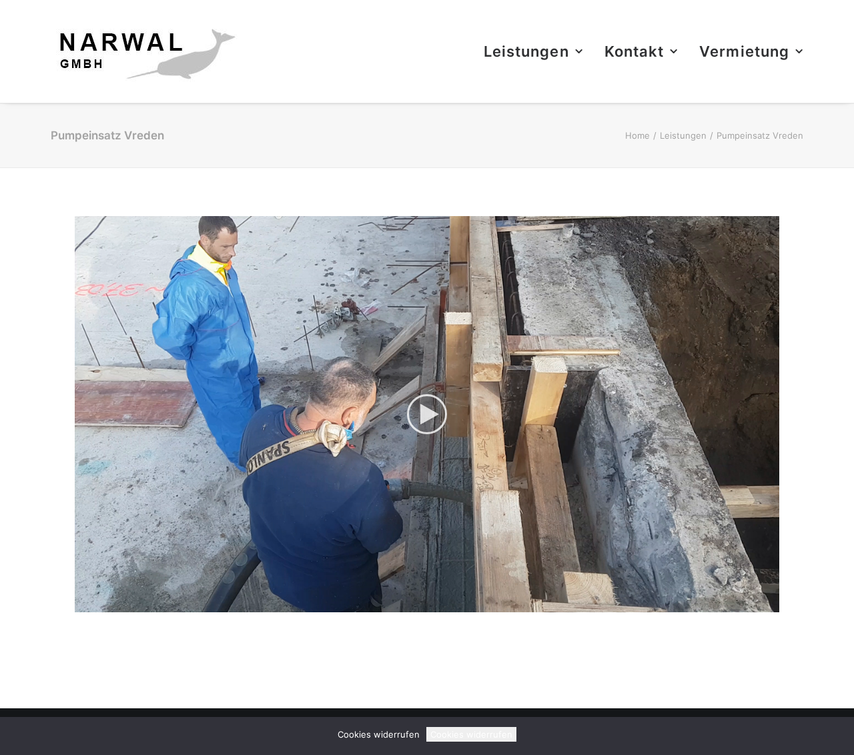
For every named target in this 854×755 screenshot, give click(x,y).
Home (637, 135)
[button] (427, 414)
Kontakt (634, 51)
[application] (427, 414)
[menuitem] (538, 51)
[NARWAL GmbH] (144, 51)
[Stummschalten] (752, 602)
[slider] (418, 602)
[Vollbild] (769, 602)
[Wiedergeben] (83, 602)
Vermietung (744, 51)
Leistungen (526, 51)
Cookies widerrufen (471, 734)
